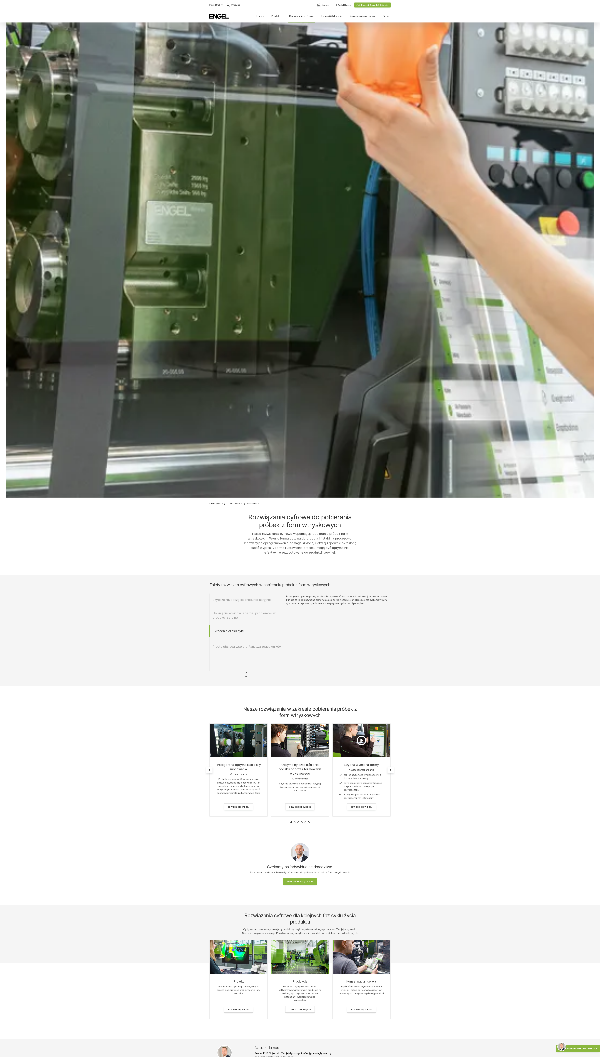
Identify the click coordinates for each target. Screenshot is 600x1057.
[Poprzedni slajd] (209, 770)
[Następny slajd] (391, 770)
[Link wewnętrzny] (238, 740)
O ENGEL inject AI (234, 504)
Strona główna (216, 504)
